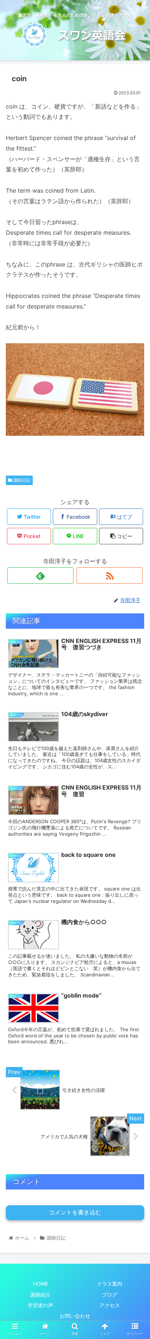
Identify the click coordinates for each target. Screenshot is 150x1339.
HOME (40, 1284)
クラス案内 (109, 1284)
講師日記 (21, 480)
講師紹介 (40, 1294)
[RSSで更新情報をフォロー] (109, 575)
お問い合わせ (75, 1316)
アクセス (109, 1305)
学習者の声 (40, 1305)
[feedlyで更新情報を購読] (40, 575)
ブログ (109, 1294)
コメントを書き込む (75, 1212)
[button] (135, 882)
